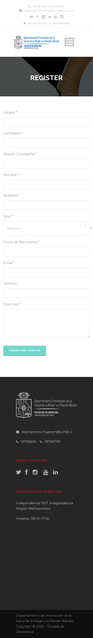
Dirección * (11, 304)
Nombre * (11, 175)
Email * (8, 263)
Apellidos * (11, 195)
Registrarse (61, 23)
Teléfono (10, 284)
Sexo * (8, 216)
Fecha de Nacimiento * (21, 242)
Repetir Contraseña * (19, 154)
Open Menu (69, 42)
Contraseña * (13, 133)
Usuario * (10, 112)
